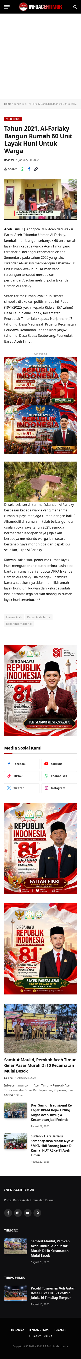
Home (7, 104)
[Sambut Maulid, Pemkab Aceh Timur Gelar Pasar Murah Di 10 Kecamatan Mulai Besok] (40, 1028)
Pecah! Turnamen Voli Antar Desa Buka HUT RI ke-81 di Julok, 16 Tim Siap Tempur (53, 1293)
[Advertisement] (40, 56)
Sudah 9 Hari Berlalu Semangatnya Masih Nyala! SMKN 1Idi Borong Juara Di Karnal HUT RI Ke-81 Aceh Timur (52, 1146)
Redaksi (9, 160)
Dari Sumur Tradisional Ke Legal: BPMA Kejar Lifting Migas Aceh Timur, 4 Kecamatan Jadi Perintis (51, 1112)
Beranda (17, 1330)
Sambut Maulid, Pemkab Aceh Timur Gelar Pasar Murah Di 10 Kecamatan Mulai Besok (40, 1065)
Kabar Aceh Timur (38, 617)
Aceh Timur (13, 118)
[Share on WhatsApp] (22, 169)
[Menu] (7, 6)
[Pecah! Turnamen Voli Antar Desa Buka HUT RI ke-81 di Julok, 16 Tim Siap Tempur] (15, 1293)
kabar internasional (19, 624)
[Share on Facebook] (29, 169)
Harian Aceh (14, 617)
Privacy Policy (40, 1336)
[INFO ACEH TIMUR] (40, 7)
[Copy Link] (36, 169)
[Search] (74, 6)
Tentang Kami (39, 1330)
